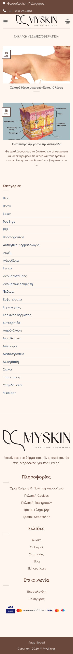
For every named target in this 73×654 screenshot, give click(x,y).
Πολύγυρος (37, 599)
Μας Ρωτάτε (12, 338)
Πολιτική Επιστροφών (36, 503)
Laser (7, 214)
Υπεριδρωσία (12, 385)
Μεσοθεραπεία (13, 354)
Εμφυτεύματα (12, 299)
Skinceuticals (36, 568)
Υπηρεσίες (36, 554)
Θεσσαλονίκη (36, 592)
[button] (5, 21)
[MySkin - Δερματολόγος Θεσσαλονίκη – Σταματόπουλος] (36, 21)
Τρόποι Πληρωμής (36, 510)
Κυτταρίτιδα (11, 323)
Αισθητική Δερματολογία (21, 245)
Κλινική (36, 540)
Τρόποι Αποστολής (36, 517)
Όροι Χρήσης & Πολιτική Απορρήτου (36, 488)
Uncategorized (13, 237)
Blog (6, 198)
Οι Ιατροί (36, 547)
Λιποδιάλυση (12, 330)
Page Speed (36, 642)
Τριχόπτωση (11, 377)
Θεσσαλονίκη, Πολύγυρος (24, 3)
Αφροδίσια (11, 260)
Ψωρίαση (9, 393)
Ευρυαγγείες (12, 307)
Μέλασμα (10, 346)
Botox (7, 206)
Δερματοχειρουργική (18, 284)
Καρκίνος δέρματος (17, 315)
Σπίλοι (7, 369)
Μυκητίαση (11, 362)
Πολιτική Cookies (36, 496)
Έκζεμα (8, 291)
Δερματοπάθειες (15, 276)
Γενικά (7, 268)
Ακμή (7, 253)
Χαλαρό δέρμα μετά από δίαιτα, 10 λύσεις (36, 87)
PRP (6, 229)
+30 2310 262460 (19, 11)
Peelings (9, 221)
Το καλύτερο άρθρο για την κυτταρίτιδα (36, 144)
